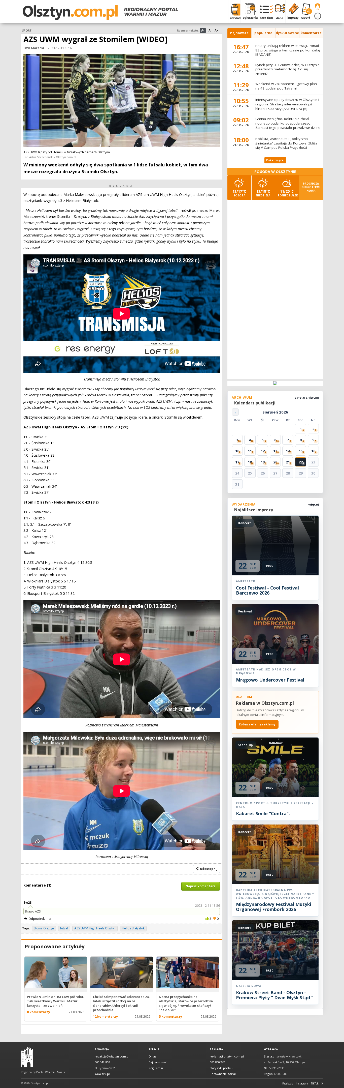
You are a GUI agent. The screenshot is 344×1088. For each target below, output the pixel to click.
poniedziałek (288, 193)
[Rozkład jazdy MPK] (234, 11)
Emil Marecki (33, 48)
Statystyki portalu (221, 1068)
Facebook (287, 1083)
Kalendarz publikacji (255, 403)
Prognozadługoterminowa (311, 187)
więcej (313, 504)
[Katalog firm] (265, 11)
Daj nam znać (157, 1062)
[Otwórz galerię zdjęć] (121, 101)
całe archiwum (307, 397)
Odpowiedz (36, 919)
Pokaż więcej (275, 160)
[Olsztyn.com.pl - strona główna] (27, 1057)
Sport (26, 30)
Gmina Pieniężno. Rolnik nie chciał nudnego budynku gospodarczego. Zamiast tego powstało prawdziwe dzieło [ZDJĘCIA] (288, 125)
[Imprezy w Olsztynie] (292, 11)
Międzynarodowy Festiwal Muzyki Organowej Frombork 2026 (273, 906)
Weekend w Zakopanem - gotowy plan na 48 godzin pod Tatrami (286, 86)
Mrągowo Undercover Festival (270, 680)
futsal (64, 928)
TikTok (315, 1083)
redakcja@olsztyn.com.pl (112, 1056)
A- (202, 30)
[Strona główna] (100, 12)
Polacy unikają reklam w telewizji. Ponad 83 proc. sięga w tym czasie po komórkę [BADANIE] (287, 50)
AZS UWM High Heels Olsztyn (95, 928)
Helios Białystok (133, 928)
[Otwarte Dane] (279, 11)
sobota (239, 193)
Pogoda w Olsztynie (275, 171)
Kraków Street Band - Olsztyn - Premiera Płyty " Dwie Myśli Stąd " (274, 995)
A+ (217, 30)
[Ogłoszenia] (249, 11)
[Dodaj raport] (305, 11)
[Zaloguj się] (317, 7)
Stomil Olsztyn (44, 928)
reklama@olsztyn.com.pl (227, 1056)
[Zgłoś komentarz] (50, 918)
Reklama (216, 1049)
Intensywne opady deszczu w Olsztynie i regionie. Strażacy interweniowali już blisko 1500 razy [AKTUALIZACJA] (287, 104)
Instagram (302, 1083)
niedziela (263, 193)
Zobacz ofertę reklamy (257, 724)
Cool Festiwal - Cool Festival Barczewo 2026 (267, 590)
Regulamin (156, 1068)
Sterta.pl (269, 1056)
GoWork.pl (102, 1074)
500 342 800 (102, 1062)
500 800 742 (217, 1062)
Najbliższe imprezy (253, 510)
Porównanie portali (223, 1074)
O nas (152, 1056)
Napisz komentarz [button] (201, 886)
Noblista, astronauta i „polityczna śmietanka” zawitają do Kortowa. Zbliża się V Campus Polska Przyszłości (286, 143)
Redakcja (102, 1049)
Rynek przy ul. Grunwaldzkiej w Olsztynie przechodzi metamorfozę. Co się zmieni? (287, 69)
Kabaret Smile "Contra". (263, 813)
